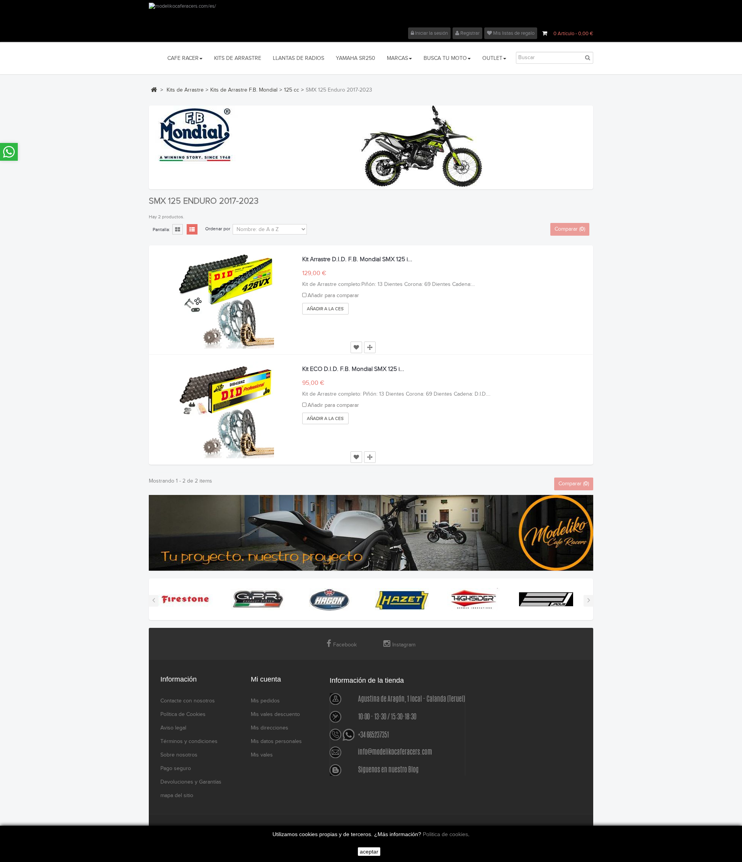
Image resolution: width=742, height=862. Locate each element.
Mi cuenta (266, 679)
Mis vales (262, 755)
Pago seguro (175, 768)
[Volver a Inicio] (154, 90)
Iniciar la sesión (431, 33)
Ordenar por (217, 228)
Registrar (469, 33)
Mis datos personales (276, 741)
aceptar (369, 851)
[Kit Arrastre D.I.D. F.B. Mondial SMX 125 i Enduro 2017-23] (225, 300)
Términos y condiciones (189, 741)
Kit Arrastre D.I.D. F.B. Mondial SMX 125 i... (357, 259)
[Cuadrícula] (177, 230)
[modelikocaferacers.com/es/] (371, 15)
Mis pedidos (265, 701)
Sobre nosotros (178, 755)
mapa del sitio (176, 795)
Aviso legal (173, 728)
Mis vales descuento (275, 714)
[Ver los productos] (185, 599)
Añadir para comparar (333, 295)
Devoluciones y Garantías (190, 782)
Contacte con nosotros (187, 701)
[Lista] (192, 230)
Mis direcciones (269, 728)
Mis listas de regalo (513, 33)
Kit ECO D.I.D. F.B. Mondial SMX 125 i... (353, 369)
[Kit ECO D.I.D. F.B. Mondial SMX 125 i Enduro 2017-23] (225, 410)
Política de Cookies (183, 714)
